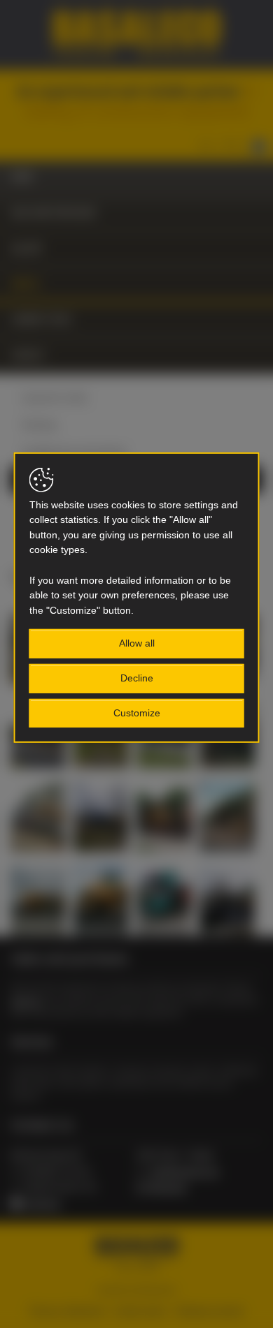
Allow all (137, 643)
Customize (136, 712)
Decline (136, 678)
